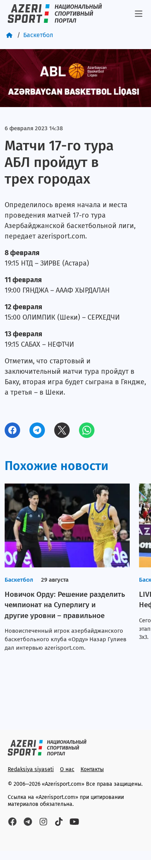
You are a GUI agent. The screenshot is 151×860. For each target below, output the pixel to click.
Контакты (92, 769)
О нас (67, 769)
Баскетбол (38, 35)
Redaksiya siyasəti (31, 769)
